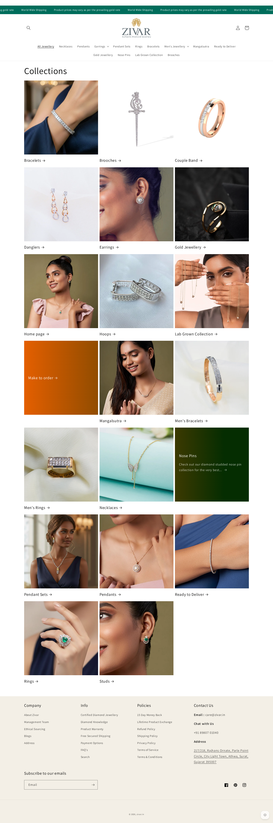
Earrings (107, 247)
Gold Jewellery (188, 247)
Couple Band (186, 160)
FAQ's (84, 750)
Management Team (36, 722)
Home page (34, 333)
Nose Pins (187, 455)
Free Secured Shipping (95, 736)
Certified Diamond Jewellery (99, 715)
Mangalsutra (111, 420)
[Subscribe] (93, 785)
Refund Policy (146, 729)
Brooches (108, 160)
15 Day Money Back (149, 715)
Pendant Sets (36, 594)
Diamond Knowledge (94, 722)
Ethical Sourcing (34, 729)
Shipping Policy (147, 736)
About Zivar (31, 715)
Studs (105, 681)
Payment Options (92, 743)
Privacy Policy (146, 743)
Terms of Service (148, 750)
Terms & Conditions (149, 757)
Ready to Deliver (189, 594)
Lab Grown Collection (194, 333)
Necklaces (109, 507)
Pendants (108, 594)
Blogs (27, 736)
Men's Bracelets (189, 420)
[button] (28, 27)
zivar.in (140, 814)
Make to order (40, 377)
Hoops (105, 333)
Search (85, 757)
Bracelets (32, 160)
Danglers (32, 247)
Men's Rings (34, 507)
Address (29, 743)
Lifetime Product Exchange (154, 722)
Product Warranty (92, 729)
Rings (29, 681)
